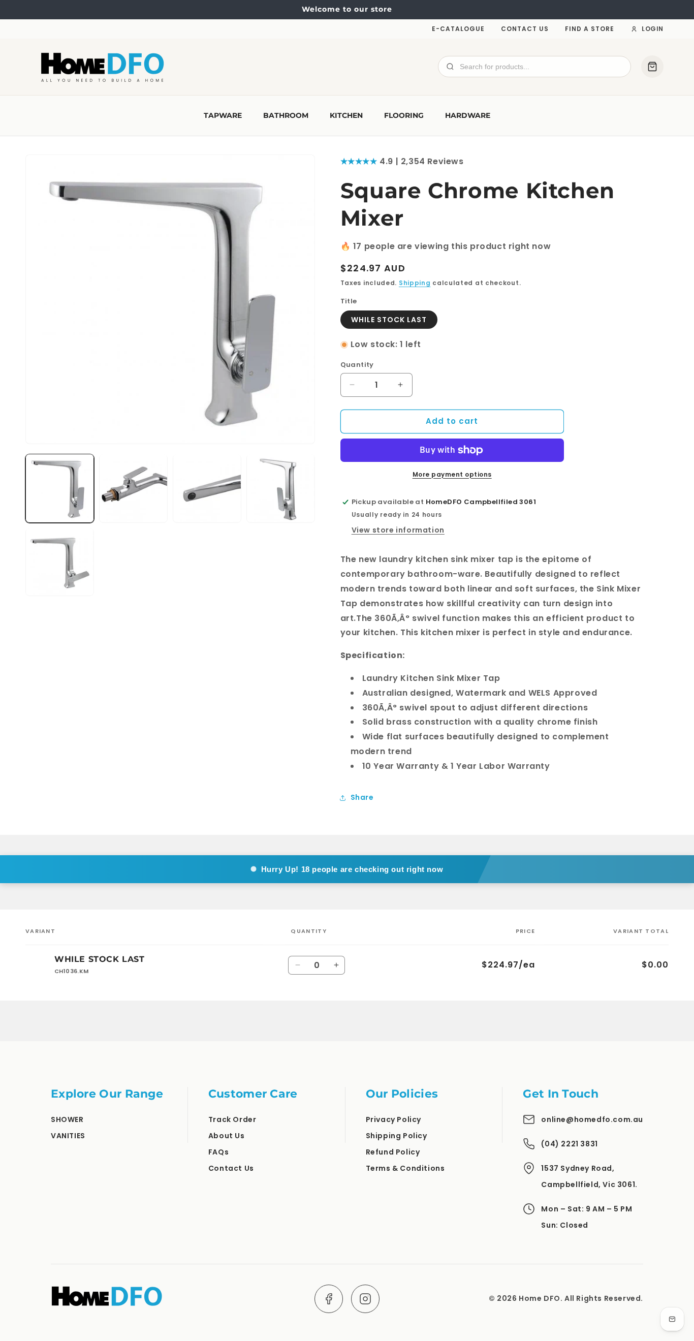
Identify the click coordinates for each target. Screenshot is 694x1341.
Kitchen (346, 115)
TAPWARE (223, 115)
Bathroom (285, 115)
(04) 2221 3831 (569, 1144)
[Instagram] (365, 1299)
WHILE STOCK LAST (389, 320)
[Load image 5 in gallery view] (59, 561)
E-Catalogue (458, 28)
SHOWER (67, 1119)
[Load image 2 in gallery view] (133, 488)
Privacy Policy (393, 1119)
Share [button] (362, 797)
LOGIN (653, 28)
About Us (226, 1136)
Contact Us (525, 28)
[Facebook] (328, 1299)
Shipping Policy (396, 1136)
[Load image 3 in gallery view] (207, 488)
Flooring (404, 115)
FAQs (218, 1152)
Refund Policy (393, 1152)
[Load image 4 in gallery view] (280, 488)
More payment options (452, 474)
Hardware (467, 115)
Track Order (232, 1119)
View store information (398, 530)
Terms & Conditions (405, 1168)
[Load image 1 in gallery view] (59, 488)
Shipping (415, 282)
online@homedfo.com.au (592, 1119)
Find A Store (589, 28)
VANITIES (68, 1136)
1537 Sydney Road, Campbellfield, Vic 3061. (589, 1176)
